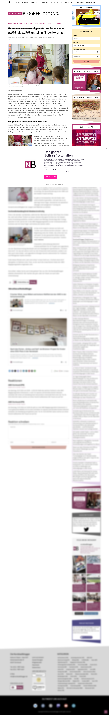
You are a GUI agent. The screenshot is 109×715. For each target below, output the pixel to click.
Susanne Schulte (33, 37)
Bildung (45, 37)
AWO (41, 37)
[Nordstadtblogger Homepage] (9, 2)
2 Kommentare (20, 39)
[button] (86, 17)
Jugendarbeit (11, 39)
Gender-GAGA (90, 2)
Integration (51, 37)
